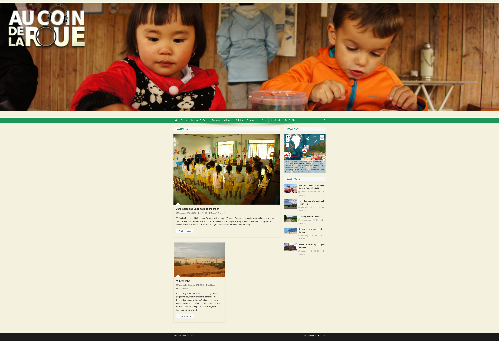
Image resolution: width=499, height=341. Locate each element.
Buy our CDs (290, 120)
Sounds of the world (199, 120)
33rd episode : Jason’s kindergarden (197, 208)
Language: (307, 335)
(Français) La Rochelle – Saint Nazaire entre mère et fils (311, 186)
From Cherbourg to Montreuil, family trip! (311, 202)
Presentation (252, 120)
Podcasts (216, 120)
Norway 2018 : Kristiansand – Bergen (310, 230)
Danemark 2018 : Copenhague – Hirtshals (311, 246)
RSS (324, 335)
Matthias (203, 213)
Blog (183, 120)
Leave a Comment (218, 213)
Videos (227, 120)
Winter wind (183, 281)
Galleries (239, 120)
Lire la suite (186, 231)
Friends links (276, 120)
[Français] (317, 335)
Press (264, 120)
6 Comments (183, 288)
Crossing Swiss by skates (309, 216)
